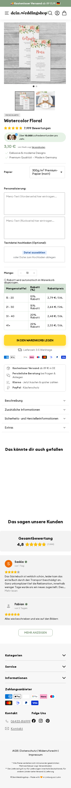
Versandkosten (38, 147)
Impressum (36, 754)
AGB (15, 750)
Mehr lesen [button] (11, 590)
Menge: (9, 273)
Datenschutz (28, 750)
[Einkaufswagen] (64, 13)
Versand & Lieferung (45, 771)
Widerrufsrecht (48, 750)
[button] (24, 101)
